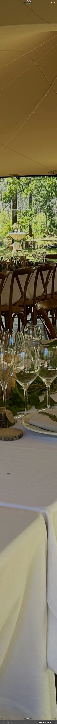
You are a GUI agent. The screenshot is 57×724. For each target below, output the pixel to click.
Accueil (2, 722)
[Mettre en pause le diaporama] (31, 718)
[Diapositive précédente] (1, 718)
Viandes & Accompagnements (24, 722)
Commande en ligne (37, 722)
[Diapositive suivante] (55, 718)
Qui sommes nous (11, 722)
